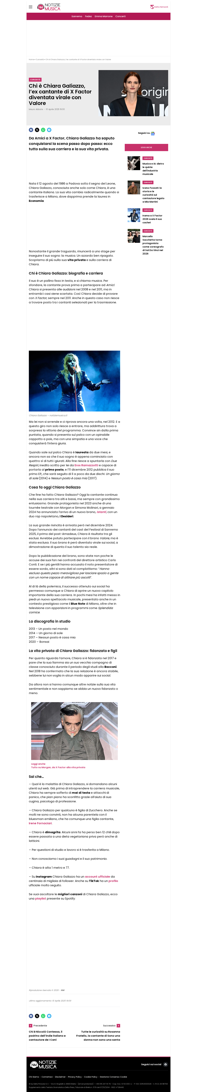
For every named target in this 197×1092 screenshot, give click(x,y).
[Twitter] (37, 130)
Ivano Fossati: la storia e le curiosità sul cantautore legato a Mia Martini (153, 194)
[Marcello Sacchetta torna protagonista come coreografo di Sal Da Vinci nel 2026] (134, 243)
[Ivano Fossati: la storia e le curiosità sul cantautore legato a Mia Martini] (134, 193)
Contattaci (47, 1076)
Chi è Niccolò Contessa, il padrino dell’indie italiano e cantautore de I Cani (47, 1036)
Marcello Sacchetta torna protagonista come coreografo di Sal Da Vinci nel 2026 (153, 245)
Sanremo (77, 16)
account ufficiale (97, 877)
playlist (40, 898)
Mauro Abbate (36, 109)
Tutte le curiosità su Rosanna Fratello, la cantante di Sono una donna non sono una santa (98, 1036)
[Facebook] (31, 130)
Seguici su (144, 133)
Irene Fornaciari (40, 823)
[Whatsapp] (43, 130)
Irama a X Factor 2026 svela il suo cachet (152, 219)
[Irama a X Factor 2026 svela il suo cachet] (134, 216)
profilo (113, 881)
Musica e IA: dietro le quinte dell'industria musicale (153, 169)
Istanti (101, 512)
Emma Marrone (103, 16)
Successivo (109, 1025)
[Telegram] (49, 130)
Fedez (88, 16)
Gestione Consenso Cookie (113, 1076)
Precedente (40, 1025)
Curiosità (40, 59)
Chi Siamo (34, 1076)
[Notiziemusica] (49, 6)
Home (31, 59)
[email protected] (85, 1084)
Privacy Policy (75, 1076)
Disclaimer (60, 1076)
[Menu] (32, 7)
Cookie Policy (90, 1076)
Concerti (120, 16)
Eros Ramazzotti (86, 465)
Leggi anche (146, 147)
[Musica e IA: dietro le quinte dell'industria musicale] (134, 166)
